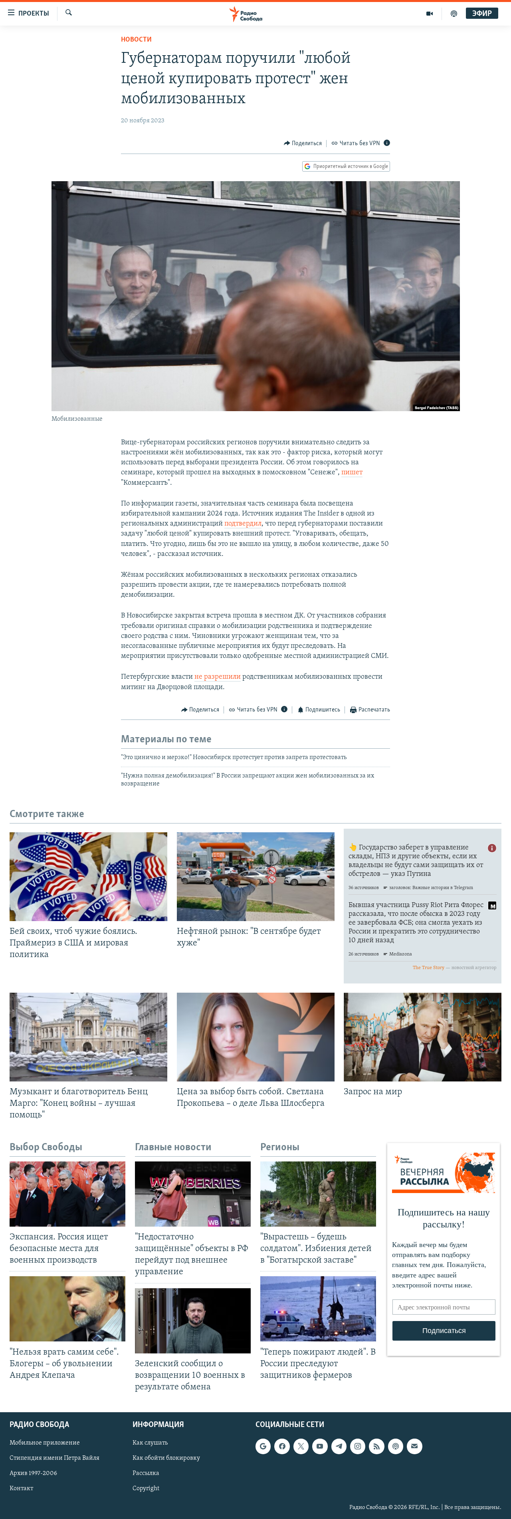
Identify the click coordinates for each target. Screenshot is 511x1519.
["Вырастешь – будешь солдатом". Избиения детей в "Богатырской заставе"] (318, 1194)
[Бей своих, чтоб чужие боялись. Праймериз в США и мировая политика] (88, 876)
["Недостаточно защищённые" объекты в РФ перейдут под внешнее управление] (193, 1194)
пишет (351, 472)
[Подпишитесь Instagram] (357, 1446)
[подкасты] (454, 14)
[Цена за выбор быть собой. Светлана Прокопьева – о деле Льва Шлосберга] (256, 1037)
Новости (136, 40)
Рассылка (146, 1473)
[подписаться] (414, 1446)
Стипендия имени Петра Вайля (54, 1458)
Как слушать (150, 1443)
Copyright (146, 1489)
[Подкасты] (395, 1446)
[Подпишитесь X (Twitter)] (301, 1446)
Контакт (21, 1489)
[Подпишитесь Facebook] (281, 1446)
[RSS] (376, 1446)
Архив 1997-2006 (33, 1473)
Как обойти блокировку (166, 1458)
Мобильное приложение (45, 1443)
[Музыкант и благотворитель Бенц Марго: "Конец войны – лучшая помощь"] (88, 1037)
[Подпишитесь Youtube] (319, 1446)
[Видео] (430, 14)
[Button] (303, 143)
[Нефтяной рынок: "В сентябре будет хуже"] (256, 876)
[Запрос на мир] (422, 1037)
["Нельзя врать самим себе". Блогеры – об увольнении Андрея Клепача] (67, 1308)
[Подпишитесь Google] (263, 1446)
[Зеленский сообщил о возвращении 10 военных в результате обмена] (193, 1320)
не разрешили (217, 677)
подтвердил (242, 524)
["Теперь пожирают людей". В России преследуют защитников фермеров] (318, 1308)
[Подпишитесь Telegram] (339, 1446)
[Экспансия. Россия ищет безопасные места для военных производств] (67, 1194)
